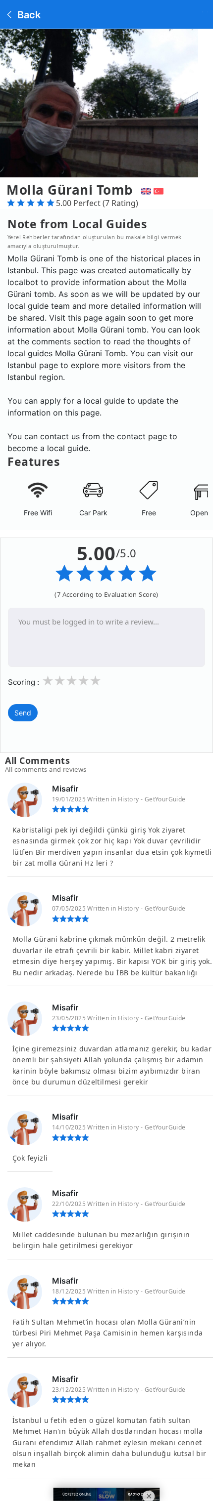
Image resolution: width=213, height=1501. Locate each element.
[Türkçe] (160, 190)
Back (28, 15)
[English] (145, 190)
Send (22, 713)
